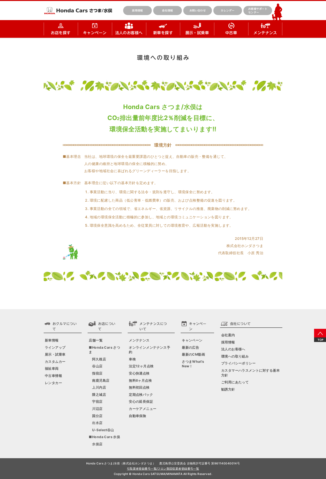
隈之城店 (99, 394)
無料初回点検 (139, 387)
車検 (132, 359)
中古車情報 (53, 376)
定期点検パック (141, 394)
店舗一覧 (96, 340)
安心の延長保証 (141, 401)
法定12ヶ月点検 (141, 366)
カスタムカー (55, 361)
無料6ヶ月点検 (140, 380)
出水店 (97, 423)
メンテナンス (265, 33)
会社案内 (228, 335)
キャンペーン (95, 33)
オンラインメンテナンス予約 (149, 349)
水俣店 (97, 444)
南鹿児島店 (100, 380)
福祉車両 (52, 368)
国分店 (97, 416)
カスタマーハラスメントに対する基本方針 (250, 372)
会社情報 (167, 10)
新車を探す (163, 33)
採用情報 (137, 10)
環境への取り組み (235, 356)
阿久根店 (99, 359)
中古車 (231, 33)
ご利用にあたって (235, 382)
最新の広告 (190, 347)
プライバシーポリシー (238, 363)
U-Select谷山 (103, 430)
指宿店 (97, 373)
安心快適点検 (139, 373)
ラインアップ (55, 347)
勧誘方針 (228, 389)
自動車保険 (137, 416)
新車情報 (52, 340)
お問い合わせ (197, 10)
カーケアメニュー (142, 409)
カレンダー (227, 10)
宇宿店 (97, 401)
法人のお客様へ (129, 33)
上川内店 (99, 387)
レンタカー (53, 383)
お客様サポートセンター (257, 10)
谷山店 (97, 366)
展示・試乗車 (197, 33)
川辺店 (97, 409)
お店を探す (60, 33)
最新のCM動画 (193, 354)
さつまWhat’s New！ (193, 363)
